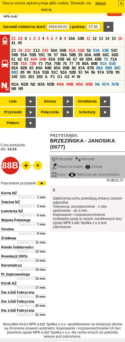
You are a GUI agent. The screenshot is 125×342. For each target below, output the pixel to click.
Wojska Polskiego (16, 220)
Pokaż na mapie (70, 167)
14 (107, 38)
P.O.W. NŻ (9, 283)
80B (94, 63)
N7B (115, 84)
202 (40, 77)
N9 (20, 89)
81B (112, 63)
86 (74, 68)
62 (20, 59)
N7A (105, 84)
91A (36, 72)
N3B (50, 84)
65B (61, 59)
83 (31, 68)
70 (106, 59)
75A (48, 63)
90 (29, 72)
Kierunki (87, 159)
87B (90, 68)
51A (72, 50)
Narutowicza (11, 265)
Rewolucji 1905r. (14, 256)
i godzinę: (78, 27)
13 (101, 38)
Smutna (7, 229)
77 (71, 63)
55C (41, 55)
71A (113, 59)
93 (80, 72)
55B (32, 55)
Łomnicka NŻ (12, 211)
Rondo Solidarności (17, 247)
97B (109, 72)
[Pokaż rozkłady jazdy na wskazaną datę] (108, 27)
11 (88, 38)
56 (49, 55)
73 (40, 63)
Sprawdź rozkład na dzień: (24, 27)
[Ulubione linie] (24, 165)
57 (56, 55)
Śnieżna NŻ (10, 202)
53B (105, 50)
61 (13, 59)
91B (45, 72)
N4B (70, 84)
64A (34, 59)
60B (97, 55)
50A (54, 50)
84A (39, 68)
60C (106, 55)
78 (78, 63)
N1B (24, 84)
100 (14, 77)
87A (81, 68)
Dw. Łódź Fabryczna (17, 292)
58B (72, 55)
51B (81, 50)
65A (52, 59)
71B (14, 63)
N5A (79, 84)
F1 (53, 77)
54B (14, 55)
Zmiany (50, 101)
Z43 (45, 50)
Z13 (36, 50)
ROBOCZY (115, 180)
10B (80, 38)
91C (54, 72)
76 (65, 63)
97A (100, 72)
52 (89, 50)
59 (80, 55)
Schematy (87, 112)
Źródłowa (8, 238)
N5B (89, 84)
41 (13, 43)
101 (23, 77)
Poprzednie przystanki (18, 183)
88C (117, 68)
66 (69, 59)
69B (98, 59)
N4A (60, 84)
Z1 (13, 38)
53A (96, 50)
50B (63, 50)
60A (88, 55)
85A (57, 68)
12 (94, 38)
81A (103, 63)
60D (115, 55)
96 (93, 72)
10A (71, 38)
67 (75, 59)
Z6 (20, 50)
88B (108, 68)
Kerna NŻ (9, 193)
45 (20, 43)
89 (22, 72)
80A (85, 63)
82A (14, 68)
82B (23, 68)
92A (63, 72)
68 (81, 59)
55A (23, 55)
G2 (67, 77)
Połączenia (50, 112)
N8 (13, 89)
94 (87, 72)
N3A (41, 84)
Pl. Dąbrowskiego (15, 274)
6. (46, 77)
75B (57, 63)
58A (63, 55)
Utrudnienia (87, 101)
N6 (97, 84)
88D (14, 72)
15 (114, 38)
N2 (33, 84)
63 (26, 59)
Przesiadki (64, 159)
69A (89, 59)
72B (32, 63)
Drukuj (96, 167)
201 (31, 77)
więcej (100, 3)
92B (72, 72)
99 (117, 72)
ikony (61, 174)
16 (120, 38)
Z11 (28, 50)
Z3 (13, 50)
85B (66, 68)
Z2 (20, 38)
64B (43, 59)
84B (48, 68)
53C (114, 50)
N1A (15, 84)
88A (99, 68)
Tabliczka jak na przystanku (98, 174)
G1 (59, 77)
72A (23, 63)
